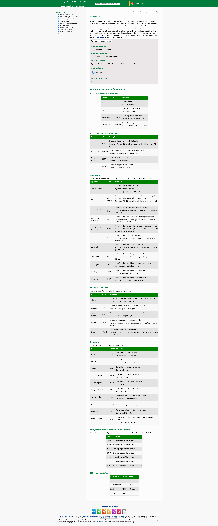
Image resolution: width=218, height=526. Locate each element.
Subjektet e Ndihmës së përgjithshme (71, 33)
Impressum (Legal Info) (64, 516)
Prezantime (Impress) (66, 20)
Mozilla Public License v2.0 (108, 518)
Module (69, 6)
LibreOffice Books (109, 506)
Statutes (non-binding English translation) (96, 516)
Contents (60, 12)
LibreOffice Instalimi (66, 31)
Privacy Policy (77, 516)
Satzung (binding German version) (122, 516)
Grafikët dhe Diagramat (66, 27)
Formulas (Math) (64, 25)
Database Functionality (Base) (68, 23)
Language (80, 6)
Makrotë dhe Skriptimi (66, 29)
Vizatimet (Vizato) (65, 22)
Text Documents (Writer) (67, 14)
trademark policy (102, 522)
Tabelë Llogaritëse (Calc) (67, 18)
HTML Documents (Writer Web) (69, 16)
